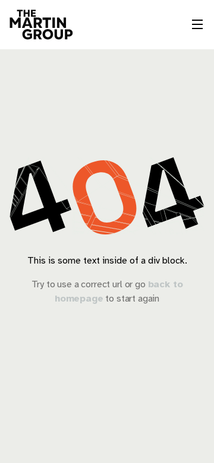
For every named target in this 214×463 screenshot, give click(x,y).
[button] (197, 24)
